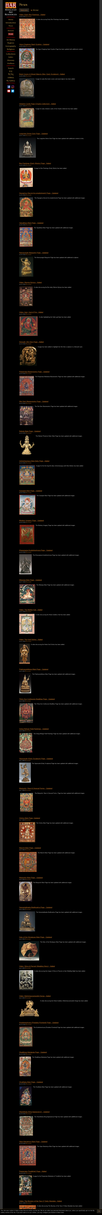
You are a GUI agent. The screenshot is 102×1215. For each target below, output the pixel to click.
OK (99, 1211)
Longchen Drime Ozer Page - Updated (33, 134)
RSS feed (35, 10)
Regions (10, 43)
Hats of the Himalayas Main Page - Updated (35, 937)
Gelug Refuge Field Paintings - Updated (34, 729)
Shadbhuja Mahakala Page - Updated (33, 1052)
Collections (10, 54)
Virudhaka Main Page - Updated (31, 1082)
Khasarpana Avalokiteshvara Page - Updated (35, 550)
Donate (11, 34)
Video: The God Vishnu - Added (31, 640)
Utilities (11, 78)
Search (11, 68)
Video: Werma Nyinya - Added (30, 282)
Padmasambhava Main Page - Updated (33, 669)
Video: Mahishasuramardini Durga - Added (35, 996)
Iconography (11, 46)
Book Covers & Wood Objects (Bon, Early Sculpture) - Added (42, 74)
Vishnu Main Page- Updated (29, 818)
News (11, 26)
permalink (29, 16)
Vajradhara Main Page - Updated (31, 223)
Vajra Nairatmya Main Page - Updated (33, 1142)
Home (10, 19)
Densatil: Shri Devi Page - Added (31, 342)
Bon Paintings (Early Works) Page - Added (35, 163)
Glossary (10, 60)
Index (10, 57)
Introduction (11, 23)
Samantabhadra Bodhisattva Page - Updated (35, 907)
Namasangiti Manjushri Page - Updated (33, 253)
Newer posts (24, 10)
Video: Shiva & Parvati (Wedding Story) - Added (37, 966)
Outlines (10, 63)
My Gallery (10, 81)
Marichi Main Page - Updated (30, 848)
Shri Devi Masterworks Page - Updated (33, 401)
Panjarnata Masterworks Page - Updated (34, 372)
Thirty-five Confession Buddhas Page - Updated (37, 699)
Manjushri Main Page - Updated (31, 878)
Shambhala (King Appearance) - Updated (34, 1112)
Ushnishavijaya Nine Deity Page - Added (34, 461)
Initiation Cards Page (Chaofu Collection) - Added (37, 104)
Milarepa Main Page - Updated (30, 580)
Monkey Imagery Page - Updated (31, 521)
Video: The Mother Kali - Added (30, 610)
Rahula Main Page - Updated (30, 431)
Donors (11, 31)
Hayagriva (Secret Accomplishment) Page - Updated (38, 193)
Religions (11, 49)
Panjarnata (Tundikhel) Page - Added (32, 1171)
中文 (10, 71)
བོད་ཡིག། (10, 74)
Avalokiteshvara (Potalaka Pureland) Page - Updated (38, 1023)
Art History (10, 40)
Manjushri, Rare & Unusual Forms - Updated (35, 788)
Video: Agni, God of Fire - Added (31, 312)
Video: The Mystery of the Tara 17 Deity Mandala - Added (40, 1201)
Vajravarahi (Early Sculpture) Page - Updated (36, 759)
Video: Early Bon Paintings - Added (32, 15)
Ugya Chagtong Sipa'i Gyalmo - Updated (34, 44)
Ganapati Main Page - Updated (30, 491)
